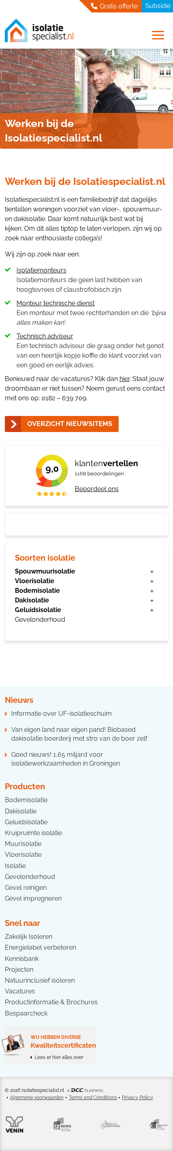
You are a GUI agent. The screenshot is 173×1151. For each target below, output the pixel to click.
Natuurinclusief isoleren (40, 980)
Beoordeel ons (97, 489)
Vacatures (20, 991)
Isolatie (15, 866)
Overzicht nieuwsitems (69, 424)
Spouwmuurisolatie (45, 571)
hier (124, 379)
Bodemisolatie (37, 590)
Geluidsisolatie (38, 610)
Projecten (19, 969)
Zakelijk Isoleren (28, 936)
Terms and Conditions (93, 1097)
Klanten (106, 463)
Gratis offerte (118, 6)
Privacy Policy (137, 1097)
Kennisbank (22, 959)
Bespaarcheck (26, 1013)
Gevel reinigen (26, 887)
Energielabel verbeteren (40, 947)
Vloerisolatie (34, 581)
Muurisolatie (23, 844)
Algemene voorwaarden (37, 1097)
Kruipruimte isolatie (33, 833)
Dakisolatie (32, 600)
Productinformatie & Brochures (51, 1002)
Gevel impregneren (33, 898)
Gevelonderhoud (40, 619)
